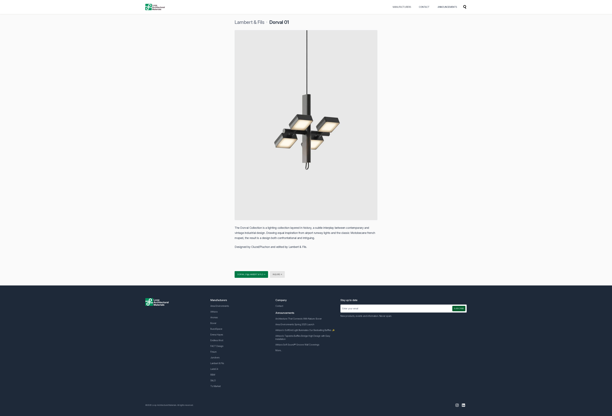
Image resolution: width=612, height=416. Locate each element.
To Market (215, 386)
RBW (212, 374)
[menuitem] (465, 7)
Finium (213, 351)
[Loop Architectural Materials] (155, 7)
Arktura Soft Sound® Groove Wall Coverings (297, 344)
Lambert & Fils (249, 22)
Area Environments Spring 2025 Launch (294, 324)
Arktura (213, 311)
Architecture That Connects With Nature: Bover (298, 318)
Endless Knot (216, 340)
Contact (279, 306)
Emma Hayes (216, 334)
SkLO (213, 380)
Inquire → (277, 274)
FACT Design (216, 346)
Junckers (215, 357)
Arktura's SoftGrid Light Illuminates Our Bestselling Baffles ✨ (305, 330)
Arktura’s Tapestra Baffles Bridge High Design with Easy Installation (302, 337)
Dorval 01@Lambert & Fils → (251, 274)
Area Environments (219, 306)
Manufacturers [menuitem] (402, 7)
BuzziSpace (216, 328)
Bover (213, 323)
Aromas (214, 317)
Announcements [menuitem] (447, 7)
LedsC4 (214, 369)
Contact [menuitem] (424, 7)
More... (278, 350)
